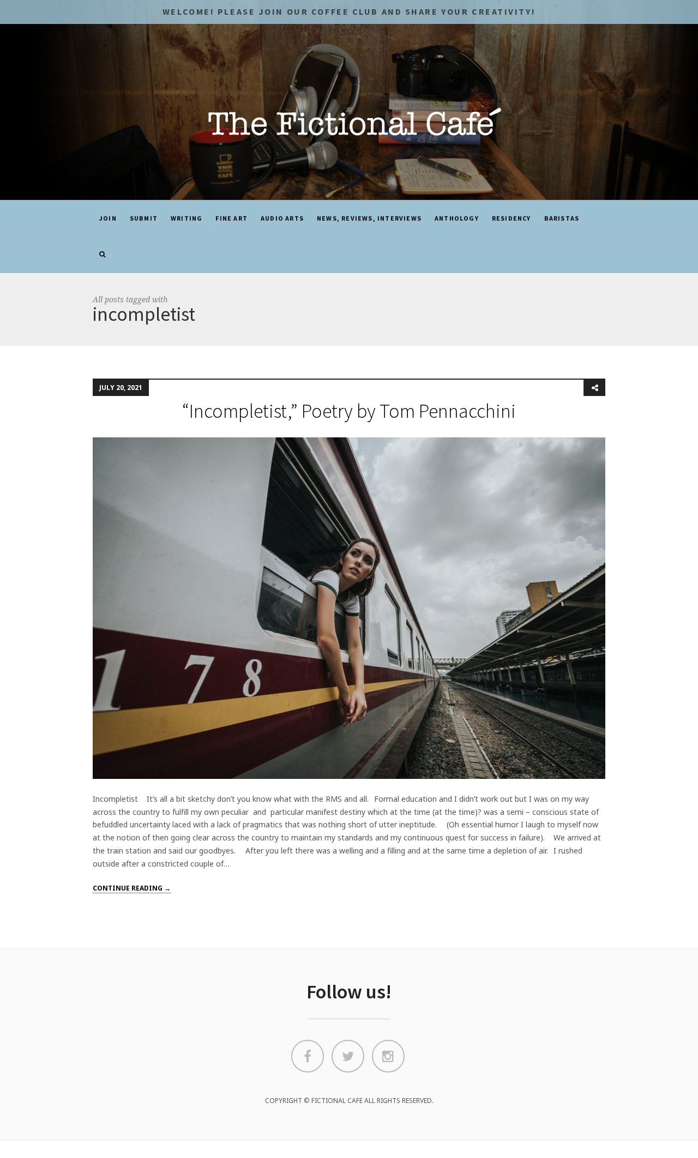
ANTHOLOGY (457, 218)
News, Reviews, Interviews (369, 218)
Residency (511, 218)
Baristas (562, 218)
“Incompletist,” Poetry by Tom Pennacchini (349, 411)
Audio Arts (282, 218)
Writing (186, 218)
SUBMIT (144, 218)
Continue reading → (132, 888)
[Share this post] (594, 388)
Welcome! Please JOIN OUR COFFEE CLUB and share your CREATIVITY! (349, 11)
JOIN (108, 218)
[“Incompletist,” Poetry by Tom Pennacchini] (349, 607)
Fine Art (231, 218)
